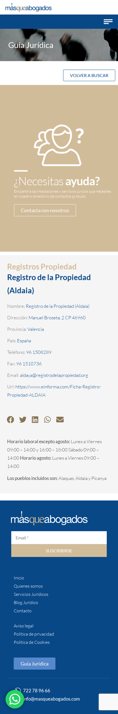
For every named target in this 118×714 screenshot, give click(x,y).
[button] (108, 22)
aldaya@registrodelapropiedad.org (54, 375)
